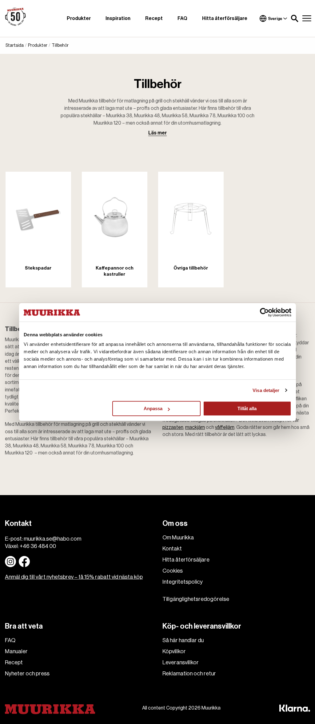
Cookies (172, 571)
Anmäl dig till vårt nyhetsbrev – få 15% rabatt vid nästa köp (74, 577)
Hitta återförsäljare (224, 18)
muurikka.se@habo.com (52, 539)
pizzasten (172, 427)
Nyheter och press (27, 673)
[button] (294, 18)
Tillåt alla (247, 408)
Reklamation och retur (189, 673)
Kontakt (172, 548)
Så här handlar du (183, 640)
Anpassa (153, 408)
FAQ (182, 18)
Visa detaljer (266, 390)
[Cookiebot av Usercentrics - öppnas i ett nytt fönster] (264, 312)
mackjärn (195, 427)
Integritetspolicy (182, 582)
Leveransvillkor (180, 662)
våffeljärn (224, 427)
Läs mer (157, 132)
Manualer (16, 651)
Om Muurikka (178, 537)
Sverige (275, 19)
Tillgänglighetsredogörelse (195, 599)
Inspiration (118, 18)
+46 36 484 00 (38, 546)
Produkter (79, 18)
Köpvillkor (174, 651)
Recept (154, 18)
